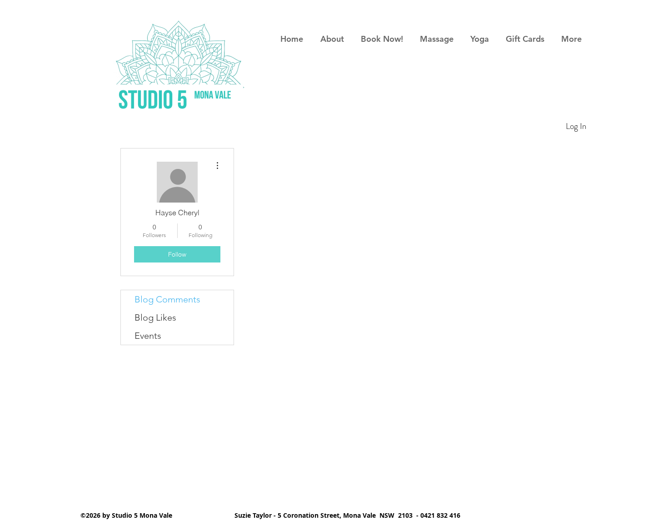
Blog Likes (155, 317)
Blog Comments (167, 299)
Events (148, 335)
